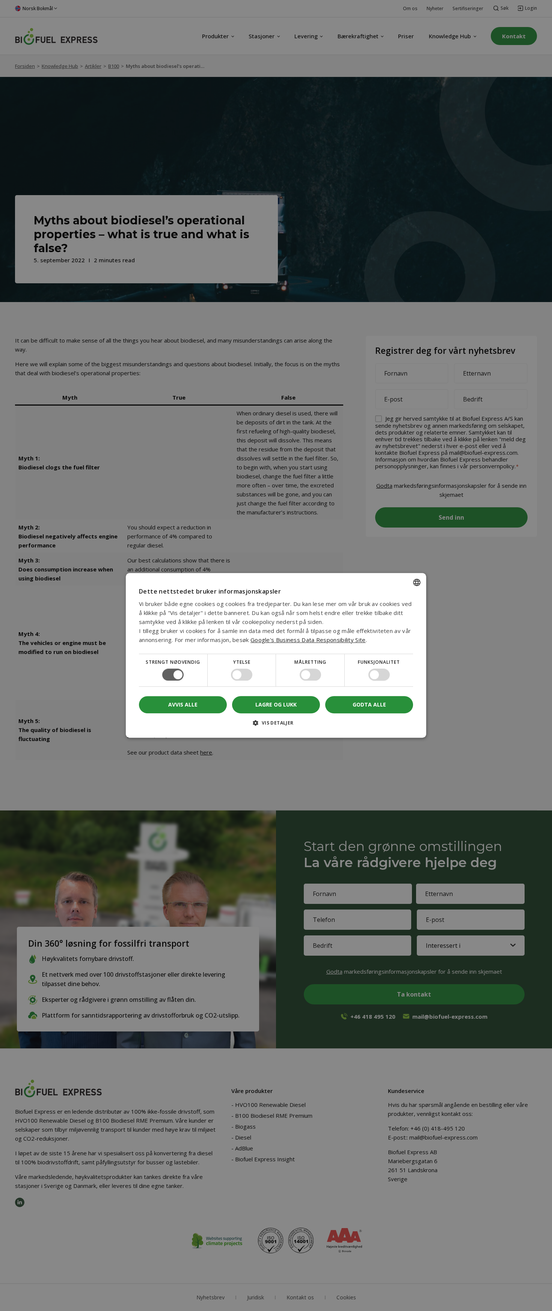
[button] (276, 725)
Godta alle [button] (369, 704)
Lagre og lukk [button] (276, 704)
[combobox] (417, 582)
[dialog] (276, 655)
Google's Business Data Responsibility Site (308, 639)
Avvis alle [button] (183, 704)
